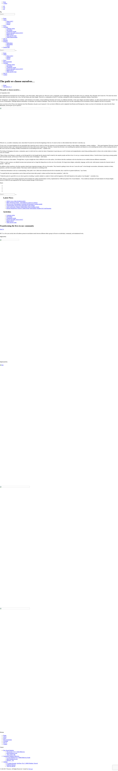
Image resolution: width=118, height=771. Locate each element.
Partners (8, 22)
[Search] (15, 50)
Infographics (9, 44)
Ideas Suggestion (7, 61)
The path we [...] (7, 86)
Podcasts (5, 40)
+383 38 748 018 (10, 766)
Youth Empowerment (11, 37)
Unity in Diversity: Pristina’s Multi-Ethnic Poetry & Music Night (22, 207)
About (4, 20)
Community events (11, 67)
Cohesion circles (10, 28)
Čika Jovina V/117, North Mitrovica (15, 751)
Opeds (8, 46)
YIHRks (5, 762)
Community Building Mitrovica (11, 756)
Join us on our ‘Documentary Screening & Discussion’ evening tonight (24, 204)
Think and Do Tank (11, 35)
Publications (9, 43)
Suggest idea (6, 47)
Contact (5, 3)
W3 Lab (30, 769)
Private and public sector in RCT (14, 33)
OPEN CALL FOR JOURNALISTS (15, 201)
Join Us (5, 38)
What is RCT (9, 21)
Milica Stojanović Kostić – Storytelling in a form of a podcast (21, 202)
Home (4, 18)
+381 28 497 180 (10, 754)
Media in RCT (10, 34)
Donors (8, 24)
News (4, 25)
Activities (5, 27)
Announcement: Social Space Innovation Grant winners (20, 205)
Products (5, 41)
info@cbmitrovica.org (12, 759)
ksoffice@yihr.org (11, 764)
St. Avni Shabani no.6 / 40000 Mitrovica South (18, 757)
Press (4, 2)
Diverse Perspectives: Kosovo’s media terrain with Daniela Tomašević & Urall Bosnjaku (28, 208)
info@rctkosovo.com (11, 753)
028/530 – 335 (10, 760)
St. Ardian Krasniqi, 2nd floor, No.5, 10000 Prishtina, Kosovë (22, 763)
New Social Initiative (8, 750)
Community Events (11, 31)
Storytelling (9, 30)
